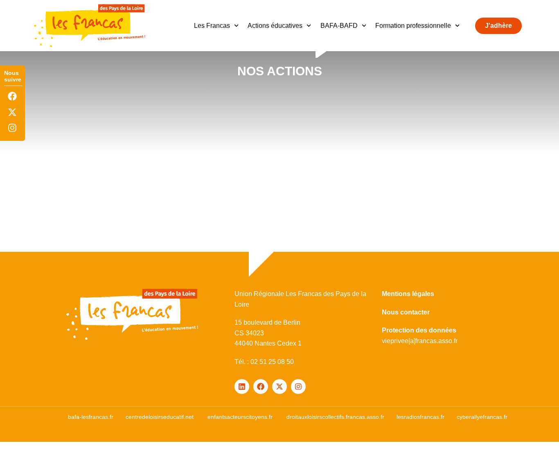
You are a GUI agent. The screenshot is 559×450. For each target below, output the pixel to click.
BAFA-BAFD (339, 25)
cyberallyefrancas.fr (482, 417)
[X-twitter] (12, 112)
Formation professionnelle (413, 25)
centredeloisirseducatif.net (160, 417)
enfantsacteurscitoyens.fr (240, 417)
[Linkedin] (241, 386)
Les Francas (212, 25)
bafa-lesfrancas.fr (90, 417)
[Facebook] (12, 96)
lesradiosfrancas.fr (420, 417)
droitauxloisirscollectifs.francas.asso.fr (335, 417)
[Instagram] (12, 127)
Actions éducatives (275, 25)
